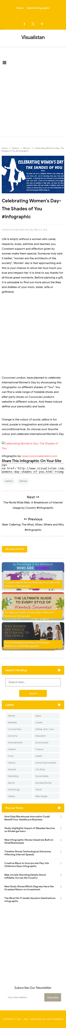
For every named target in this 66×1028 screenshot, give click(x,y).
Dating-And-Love (44, 729)
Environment (41, 742)
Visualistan (36, 1019)
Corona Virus (14, 729)
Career (39, 722)
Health (38, 755)
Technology (14, 789)
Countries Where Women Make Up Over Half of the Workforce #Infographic (32, 584)
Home (19, 8)
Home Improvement (45, 762)
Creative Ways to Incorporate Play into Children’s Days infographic (26, 865)
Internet (12, 769)
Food (10, 755)
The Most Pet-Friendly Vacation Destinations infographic (29, 900)
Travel (38, 789)
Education (40, 735)
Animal (11, 715)
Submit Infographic (38, 8)
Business (12, 722)
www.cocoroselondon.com (39, 456)
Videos (11, 796)
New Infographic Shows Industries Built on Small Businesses (28, 841)
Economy (13, 735)
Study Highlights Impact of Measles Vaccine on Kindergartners (29, 830)
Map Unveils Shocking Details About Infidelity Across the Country (25, 876)
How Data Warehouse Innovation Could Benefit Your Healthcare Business (27, 818)
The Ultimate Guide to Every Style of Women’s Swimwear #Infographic (29, 614)
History (11, 762)
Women (23, 481)
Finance (39, 749)
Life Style (40, 769)
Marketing (13, 776)
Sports (11, 782)
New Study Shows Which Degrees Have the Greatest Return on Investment (29, 888)
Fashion (9, 481)
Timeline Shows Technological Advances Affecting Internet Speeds (27, 853)
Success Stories (43, 782)
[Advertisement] (33, 103)
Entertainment (15, 742)
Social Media (41, 776)
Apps (38, 715)
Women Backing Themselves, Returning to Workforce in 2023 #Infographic (28, 644)
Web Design (41, 796)
